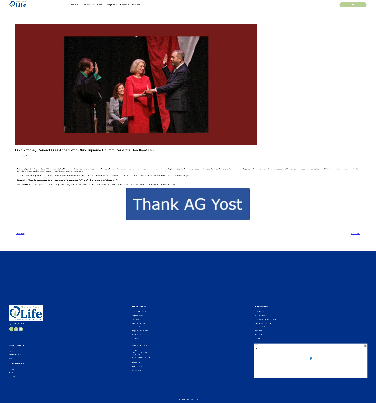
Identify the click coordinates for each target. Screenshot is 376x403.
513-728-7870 (136, 355)
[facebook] (11, 329)
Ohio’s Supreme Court (40, 184)
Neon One (194, 399)
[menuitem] (75, 5)
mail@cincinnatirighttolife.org (142, 357)
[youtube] (21, 329)
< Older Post (20, 234)
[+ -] (311, 361)
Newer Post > (355, 234)
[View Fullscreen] (256, 352)
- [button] (256, 348)
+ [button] (256, 346)
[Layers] (365, 346)
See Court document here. (130, 169)
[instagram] (16, 329)
